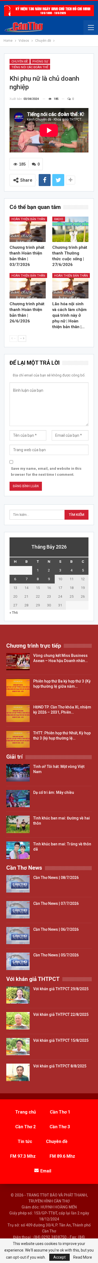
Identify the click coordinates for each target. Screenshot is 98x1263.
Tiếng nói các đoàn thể (29, 67)
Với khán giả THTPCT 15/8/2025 (60, 1040)
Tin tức (25, 1141)
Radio (58, 219)
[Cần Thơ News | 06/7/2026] (18, 935)
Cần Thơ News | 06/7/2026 (56, 929)
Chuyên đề (19, 61)
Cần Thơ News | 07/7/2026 (56, 903)
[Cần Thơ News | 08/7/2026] (18, 884)
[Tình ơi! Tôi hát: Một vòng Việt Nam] (18, 773)
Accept (59, 1257)
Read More (82, 1257)
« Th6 (14, 612)
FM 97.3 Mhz (23, 1156)
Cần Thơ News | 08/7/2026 (56, 877)
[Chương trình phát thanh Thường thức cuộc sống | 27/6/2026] (70, 229)
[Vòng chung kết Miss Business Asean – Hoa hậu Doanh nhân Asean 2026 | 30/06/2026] (18, 662)
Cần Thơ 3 (60, 1126)
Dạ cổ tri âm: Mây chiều (53, 792)
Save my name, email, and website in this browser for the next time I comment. (46, 471)
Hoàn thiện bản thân (28, 219)
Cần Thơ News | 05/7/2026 (56, 955)
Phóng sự (40, 61)
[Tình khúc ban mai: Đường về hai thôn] (18, 824)
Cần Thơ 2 (25, 1126)
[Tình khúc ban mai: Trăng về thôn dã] (18, 850)
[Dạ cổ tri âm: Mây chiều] (18, 798)
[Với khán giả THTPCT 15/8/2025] (18, 1046)
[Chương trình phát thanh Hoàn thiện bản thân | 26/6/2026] (28, 285)
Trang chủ (25, 1112)
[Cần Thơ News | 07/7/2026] (18, 909)
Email (45, 1171)
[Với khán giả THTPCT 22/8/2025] (18, 1020)
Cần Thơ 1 (60, 1112)
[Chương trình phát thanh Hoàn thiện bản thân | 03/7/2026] (28, 229)
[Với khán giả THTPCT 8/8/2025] (18, 1072)
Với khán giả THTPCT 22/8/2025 (60, 1014)
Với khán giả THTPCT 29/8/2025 (60, 989)
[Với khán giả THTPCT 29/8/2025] (18, 995)
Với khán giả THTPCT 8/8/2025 (59, 1066)
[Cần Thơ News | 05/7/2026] (18, 961)
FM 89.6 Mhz (62, 1156)
